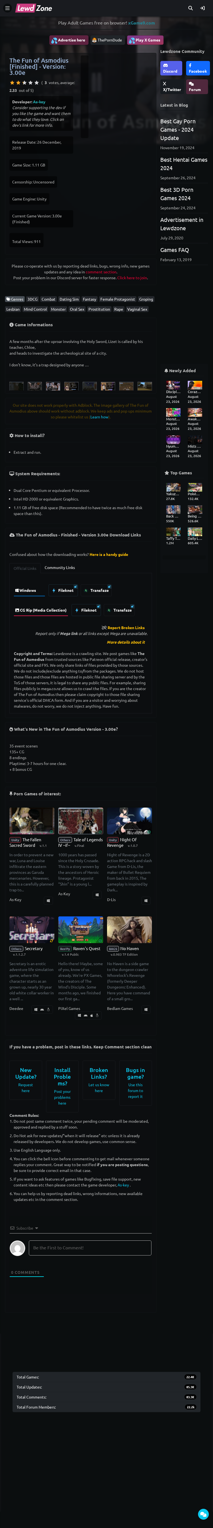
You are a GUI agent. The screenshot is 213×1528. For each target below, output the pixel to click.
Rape (118, 309)
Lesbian (13, 309)
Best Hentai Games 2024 (183, 163)
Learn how (99, 416)
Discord (170, 70)
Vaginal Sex (137, 309)
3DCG (32, 298)
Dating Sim (69, 298)
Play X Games (144, 40)
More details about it (126, 641)
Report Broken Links (126, 627)
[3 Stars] (24, 82)
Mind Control (35, 309)
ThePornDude (110, 39)
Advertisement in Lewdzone (181, 223)
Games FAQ (174, 249)
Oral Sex (77, 309)
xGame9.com (141, 23)
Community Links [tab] (60, 567)
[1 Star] (12, 82)
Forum (195, 89)
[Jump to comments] (203, 1514)
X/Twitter (172, 89)
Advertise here (68, 40)
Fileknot (65, 590)
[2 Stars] (18, 82)
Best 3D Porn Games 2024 (176, 193)
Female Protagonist (117, 298)
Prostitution (99, 309)
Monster (58, 309)
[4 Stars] (30, 82)
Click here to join (132, 277)
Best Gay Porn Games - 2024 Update (178, 129)
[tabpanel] (81, 599)
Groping (146, 298)
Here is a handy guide (109, 554)
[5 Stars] (36, 82)
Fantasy (89, 298)
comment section (101, 271)
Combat (48, 298)
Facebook (198, 70)
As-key (39, 101)
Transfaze (99, 590)
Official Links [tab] (25, 568)
